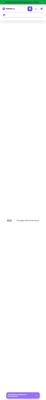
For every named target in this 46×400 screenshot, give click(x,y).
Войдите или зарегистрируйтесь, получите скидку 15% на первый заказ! (23, 2)
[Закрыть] (36, 395)
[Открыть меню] (35, 8)
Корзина (41, 8)
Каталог (29, 8)
